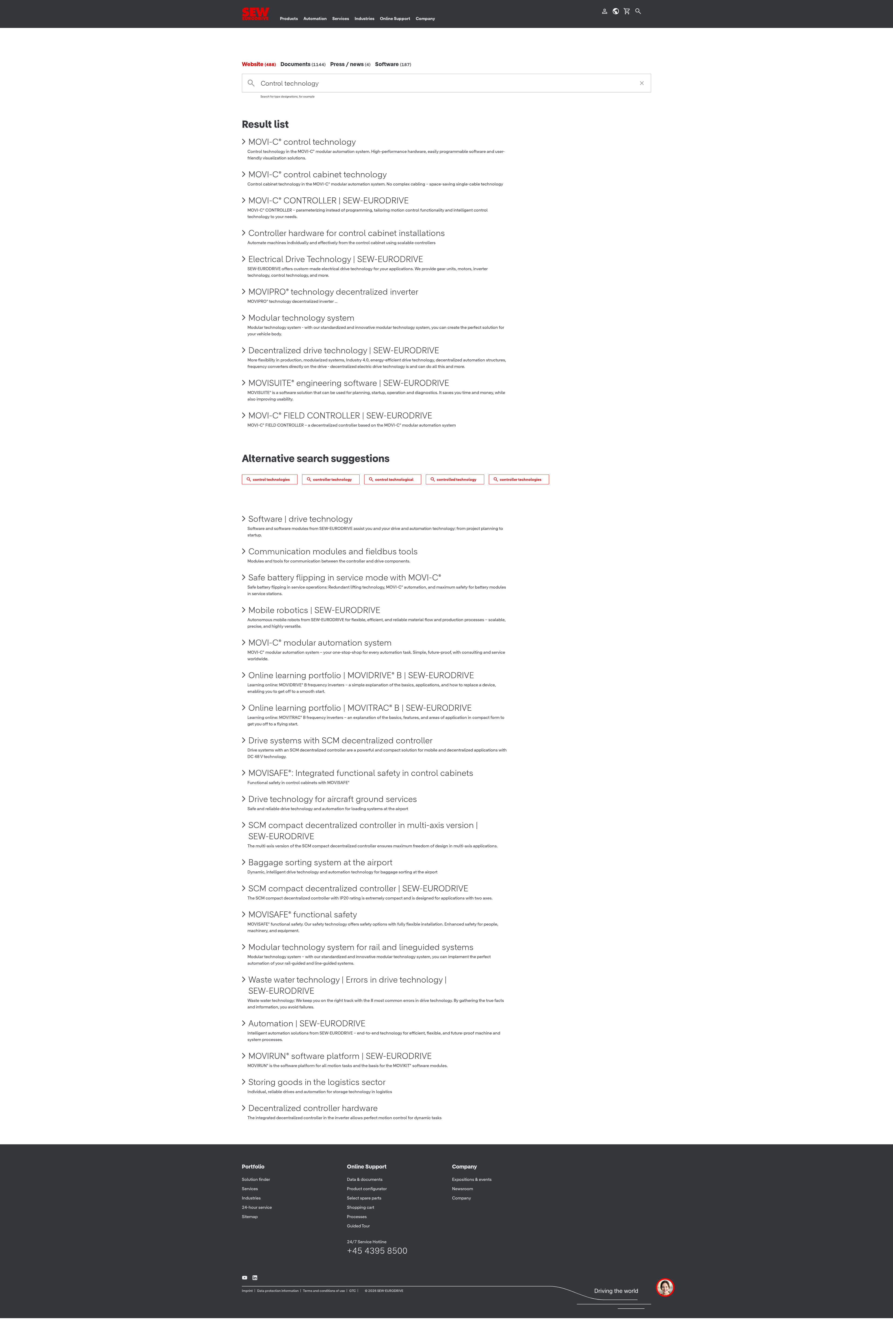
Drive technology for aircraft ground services (332, 814)
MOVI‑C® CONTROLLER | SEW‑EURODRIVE (328, 216)
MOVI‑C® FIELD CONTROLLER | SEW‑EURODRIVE (340, 431)
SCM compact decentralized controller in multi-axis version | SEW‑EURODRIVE (363, 846)
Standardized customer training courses (324, 1202)
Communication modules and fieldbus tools (333, 567)
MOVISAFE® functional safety (302, 930)
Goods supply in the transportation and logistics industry (356, 1319)
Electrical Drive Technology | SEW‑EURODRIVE (335, 274)
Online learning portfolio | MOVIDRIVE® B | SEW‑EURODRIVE (361, 691)
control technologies (271, 495)
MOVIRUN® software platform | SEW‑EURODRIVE (340, 1071)
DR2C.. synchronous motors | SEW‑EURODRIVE (337, 1286)
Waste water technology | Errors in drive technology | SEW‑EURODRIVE (347, 1001)
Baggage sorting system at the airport (320, 878)
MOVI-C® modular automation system (320, 658)
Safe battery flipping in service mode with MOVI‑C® (344, 593)
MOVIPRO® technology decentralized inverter (333, 307)
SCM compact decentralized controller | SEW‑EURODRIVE (358, 904)
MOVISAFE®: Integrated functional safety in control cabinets (360, 788)
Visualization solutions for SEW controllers (328, 1260)
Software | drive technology (300, 534)
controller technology (332, 495)
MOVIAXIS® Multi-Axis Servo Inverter (315, 1234)
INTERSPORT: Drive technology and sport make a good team (363, 1176)
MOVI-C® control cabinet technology (317, 190)
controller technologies (520, 495)
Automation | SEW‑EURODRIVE (306, 1039)
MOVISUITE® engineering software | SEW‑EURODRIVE (348, 398)
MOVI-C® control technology (302, 157)
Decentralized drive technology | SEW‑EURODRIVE (343, 366)
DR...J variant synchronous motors (313, 1149)
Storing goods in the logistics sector (317, 1097)
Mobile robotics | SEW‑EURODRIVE (314, 625)
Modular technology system (301, 333)
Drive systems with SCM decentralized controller (340, 756)
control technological (394, 495)
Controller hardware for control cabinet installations (346, 248)
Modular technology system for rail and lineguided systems (360, 962)
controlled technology (456, 495)
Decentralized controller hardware (313, 1123)
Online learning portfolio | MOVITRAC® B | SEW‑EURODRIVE (360, 723)
